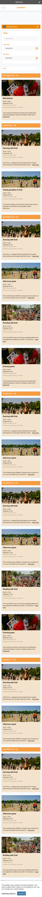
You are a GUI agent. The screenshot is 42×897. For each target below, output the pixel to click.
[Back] (3, 7)
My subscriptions (11, 26)
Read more (6, 117)
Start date (6, 44)
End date (6, 54)
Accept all (21, 893)
